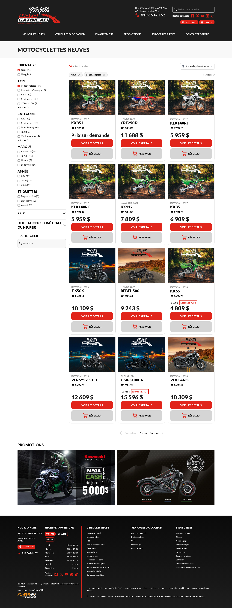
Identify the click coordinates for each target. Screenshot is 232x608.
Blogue (179, 537)
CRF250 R (129, 123)
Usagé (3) (26, 74)
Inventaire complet (95, 533)
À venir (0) (26, 205)
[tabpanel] (61, 556)
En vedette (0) (28, 200)
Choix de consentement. (194, 596)
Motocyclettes (93, 537)
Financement (104, 34)
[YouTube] (202, 16)
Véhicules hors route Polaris (98, 567)
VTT (88, 541)
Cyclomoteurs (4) (30, 136)
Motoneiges (92, 552)
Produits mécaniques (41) (34, 89)
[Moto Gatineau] (39, 15)
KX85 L (77, 123)
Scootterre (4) (28, 164)
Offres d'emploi (182, 544)
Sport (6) (25, 131)
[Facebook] (192, 16)
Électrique (91, 548)
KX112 (127, 207)
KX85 (175, 207)
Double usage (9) (30, 127)
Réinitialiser (208, 74)
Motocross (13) (29, 122)
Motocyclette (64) (31, 85)
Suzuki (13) (27, 155)
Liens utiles (184, 527)
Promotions (132, 34)
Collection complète (95, 575)
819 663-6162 (153, 15)
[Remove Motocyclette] (104, 75)
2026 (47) (26, 180)
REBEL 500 (130, 291)
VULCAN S (179, 380)
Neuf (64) (26, 69)
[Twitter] (197, 16)
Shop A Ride (39, 590)
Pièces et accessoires (185, 563)
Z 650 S (77, 291)
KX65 (175, 291)
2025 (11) (26, 184)
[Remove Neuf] (79, 75)
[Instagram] (207, 16)
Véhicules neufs (34, 34)
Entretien (180, 560)
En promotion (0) (30, 196)
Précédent (131, 432)
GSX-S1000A (132, 380)
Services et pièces (163, 34)
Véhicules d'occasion (70, 34)
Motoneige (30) (29, 98)
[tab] (50, 534)
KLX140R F (179, 123)
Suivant (154, 432)
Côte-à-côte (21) (30, 103)
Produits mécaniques (96, 563)
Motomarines (92, 556)
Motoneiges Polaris (95, 571)
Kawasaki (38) (28, 151)
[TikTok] (212, 16)
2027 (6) (25, 175)
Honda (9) (26, 160)
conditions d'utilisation (173, 596)
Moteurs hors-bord (95, 560)
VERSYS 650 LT (84, 380)
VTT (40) (26, 94)
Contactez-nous (197, 34)
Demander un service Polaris (188, 567)
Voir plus (22, 107)
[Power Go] (49, 595)
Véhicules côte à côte (95, 544)
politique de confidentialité (147, 596)
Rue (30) (25, 118)
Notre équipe (181, 541)
